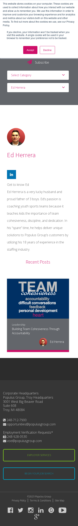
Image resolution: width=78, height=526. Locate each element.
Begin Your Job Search (39, 473)
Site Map (59, 500)
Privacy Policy (19, 500)
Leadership (18, 324)
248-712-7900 (16, 420)
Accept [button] (30, 50)
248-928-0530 (16, 436)
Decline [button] (47, 50)
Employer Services (39, 455)
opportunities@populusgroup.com (31, 424)
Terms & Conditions (40, 500)
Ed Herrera (56, 342)
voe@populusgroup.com (24, 441)
